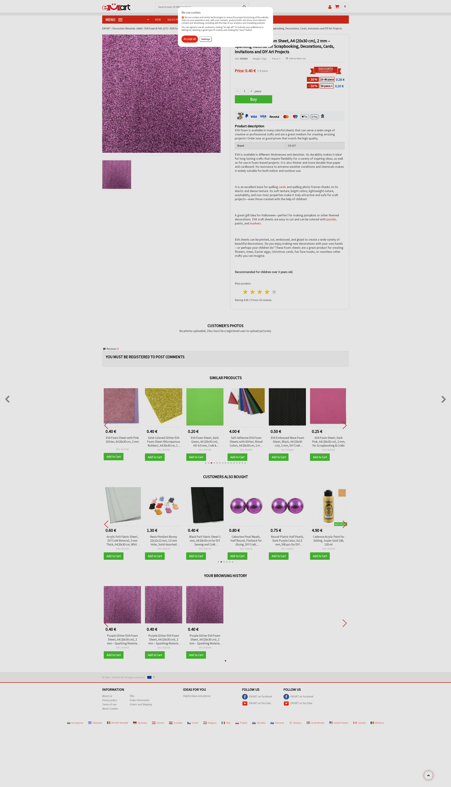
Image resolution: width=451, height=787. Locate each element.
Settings (205, 39)
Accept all (190, 38)
